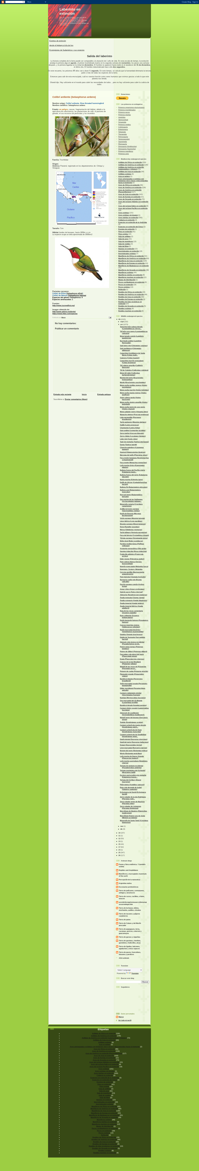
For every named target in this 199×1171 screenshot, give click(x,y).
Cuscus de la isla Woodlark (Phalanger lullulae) (130, 663)
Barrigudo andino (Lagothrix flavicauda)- (130, 342)
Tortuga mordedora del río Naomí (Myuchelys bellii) (132, 771)
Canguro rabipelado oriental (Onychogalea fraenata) (130, 694)
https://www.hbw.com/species (64, 314)
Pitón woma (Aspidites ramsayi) (132, 785)
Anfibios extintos (124, 174)
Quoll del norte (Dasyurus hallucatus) (134, 742)
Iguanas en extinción (126, 249)
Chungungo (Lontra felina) (130, 428)
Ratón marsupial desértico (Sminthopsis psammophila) (131, 631)
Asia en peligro (124, 176)
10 (119, 833)
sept (122, 321)
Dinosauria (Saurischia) (127, 149)
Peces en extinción (125, 284)
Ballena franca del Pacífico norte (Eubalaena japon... (132, 471)
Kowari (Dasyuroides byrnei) (131, 745)
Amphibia (121, 117)
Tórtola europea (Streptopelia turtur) (134, 538)
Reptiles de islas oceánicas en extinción (104, 1146)
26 (119, 855)
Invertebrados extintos (127, 253)
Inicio (84, 394)
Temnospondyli (124, 139)
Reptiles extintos (124, 308)
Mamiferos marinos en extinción (130, 277)
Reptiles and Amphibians (128, 870)
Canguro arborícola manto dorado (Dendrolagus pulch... (133, 726)
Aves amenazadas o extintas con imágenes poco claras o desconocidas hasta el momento (133, 180)
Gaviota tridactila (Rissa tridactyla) (133, 551)
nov (122, 826)
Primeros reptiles (124, 124)
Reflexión (122, 289)
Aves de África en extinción (129, 185)
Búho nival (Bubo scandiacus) (131, 541)
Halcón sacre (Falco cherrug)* (131, 592)
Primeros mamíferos (125, 151)
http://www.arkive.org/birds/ (64, 312)
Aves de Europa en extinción (129, 197)
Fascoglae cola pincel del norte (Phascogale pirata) (132, 655)
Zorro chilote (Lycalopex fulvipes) (133, 436)
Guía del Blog (123, 246)
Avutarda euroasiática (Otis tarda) (133, 548)
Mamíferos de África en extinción (131, 256)
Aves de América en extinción (129, 187)
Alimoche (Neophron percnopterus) (133, 595)
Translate (135, 973)
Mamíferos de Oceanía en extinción (131, 270)
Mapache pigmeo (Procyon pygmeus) (134, 414)
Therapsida (122, 134)
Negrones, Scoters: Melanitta (131, 569)
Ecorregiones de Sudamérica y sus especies (66, 50)
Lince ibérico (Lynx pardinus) (131, 521)
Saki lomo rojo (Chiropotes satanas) (134, 345)
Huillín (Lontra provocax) (129, 425)
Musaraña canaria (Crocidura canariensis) (131, 505)
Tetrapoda (122, 132)
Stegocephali (123, 120)
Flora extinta (123, 234)
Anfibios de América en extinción (131, 165)
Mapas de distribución (126, 280)
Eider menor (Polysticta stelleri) (132, 559)
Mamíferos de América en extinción (132, 258)
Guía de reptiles (124, 244)
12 (119, 838)
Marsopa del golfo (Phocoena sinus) (133, 455)
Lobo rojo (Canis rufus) (129, 439)
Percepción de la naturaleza (129, 880)
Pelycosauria (123, 137)
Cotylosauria (123, 127)
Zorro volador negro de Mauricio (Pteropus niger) (132, 802)
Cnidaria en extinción (126, 220)
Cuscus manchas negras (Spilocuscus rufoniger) (130, 626)
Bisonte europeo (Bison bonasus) (133, 524)
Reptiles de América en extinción (131, 294)
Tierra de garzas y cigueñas (129, 937)
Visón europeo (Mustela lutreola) (132, 518)
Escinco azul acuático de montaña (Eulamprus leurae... (133, 776)
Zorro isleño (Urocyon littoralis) (132, 433)
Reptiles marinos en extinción (129, 311)
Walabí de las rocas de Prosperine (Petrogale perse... (133, 667)
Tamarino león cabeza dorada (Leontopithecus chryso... (131, 327)
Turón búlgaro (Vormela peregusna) (133, 532)
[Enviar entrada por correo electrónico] (110, 317)
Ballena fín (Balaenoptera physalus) (133, 487)
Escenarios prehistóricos (128, 887)
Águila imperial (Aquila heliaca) (132, 603)
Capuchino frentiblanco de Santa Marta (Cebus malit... (132, 354)
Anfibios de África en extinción (130, 162)
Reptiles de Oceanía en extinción (130, 306)
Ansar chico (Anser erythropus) (132, 589)
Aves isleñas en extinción (128, 217)
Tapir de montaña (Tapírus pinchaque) (134, 442)
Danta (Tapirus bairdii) (128, 445)
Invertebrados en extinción (128, 251)
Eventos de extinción (57, 41)
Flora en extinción (125, 231)
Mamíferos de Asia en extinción (130, 261)
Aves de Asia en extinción (128, 194)
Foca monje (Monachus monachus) (133, 462)
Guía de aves (123, 239)
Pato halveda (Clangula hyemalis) (133, 577)
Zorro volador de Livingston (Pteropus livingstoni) (130, 807)
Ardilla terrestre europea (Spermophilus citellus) (130, 510)
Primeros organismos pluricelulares (131, 107)
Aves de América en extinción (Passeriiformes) (129, 191)
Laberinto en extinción (69, 11)
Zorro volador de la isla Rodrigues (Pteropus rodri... (133, 798)
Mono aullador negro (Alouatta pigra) (134, 412)
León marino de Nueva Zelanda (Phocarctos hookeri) (132, 757)
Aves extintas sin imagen (128, 215)
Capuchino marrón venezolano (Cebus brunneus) (131, 361)
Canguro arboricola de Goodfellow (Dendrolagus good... (133, 735)
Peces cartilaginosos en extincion (131, 282)
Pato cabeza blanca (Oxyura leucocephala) (131, 563)
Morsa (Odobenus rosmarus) (131, 530)
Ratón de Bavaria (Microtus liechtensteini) (130, 514)
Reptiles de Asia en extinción (129, 297)
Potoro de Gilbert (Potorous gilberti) (133, 651)
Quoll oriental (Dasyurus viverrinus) (133, 739)
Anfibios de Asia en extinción (129, 171)
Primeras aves (123, 154)
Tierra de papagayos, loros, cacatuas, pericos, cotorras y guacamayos (130, 931)
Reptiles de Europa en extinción (130, 299)
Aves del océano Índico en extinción (132, 206)
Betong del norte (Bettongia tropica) (133, 751)
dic (121, 829)
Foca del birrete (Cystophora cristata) (134, 535)
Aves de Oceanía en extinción (129, 199)
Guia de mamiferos (125, 241)
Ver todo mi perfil (124, 1020)
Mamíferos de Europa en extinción (131, 263)
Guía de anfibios (124, 236)
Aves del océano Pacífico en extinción (133, 208)
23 (119, 850)
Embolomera (123, 129)
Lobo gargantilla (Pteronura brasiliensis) (130, 418)
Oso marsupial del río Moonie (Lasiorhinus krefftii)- (131, 701)
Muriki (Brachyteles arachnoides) (133, 382)
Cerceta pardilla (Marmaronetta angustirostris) (132, 573)
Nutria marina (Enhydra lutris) (131, 479)
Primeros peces (124, 112)
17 (119, 847)
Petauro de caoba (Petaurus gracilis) (134, 671)
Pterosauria (122, 144)
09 (119, 319)
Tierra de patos (125, 919)
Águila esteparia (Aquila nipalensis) (133, 600)
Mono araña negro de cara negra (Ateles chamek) (132, 408)
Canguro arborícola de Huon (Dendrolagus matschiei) (131, 731)
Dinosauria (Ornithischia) (127, 146)
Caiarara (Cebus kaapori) (129, 358)
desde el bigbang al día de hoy (61, 45)
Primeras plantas (124, 115)
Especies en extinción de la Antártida (132, 222)
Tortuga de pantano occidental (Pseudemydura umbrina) (131, 767)
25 (119, 852)
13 (119, 841)
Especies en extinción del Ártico (130, 227)
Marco (121, 1017)
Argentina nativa (125, 883)
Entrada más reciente (62, 394)
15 (119, 844)
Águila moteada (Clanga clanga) (132, 598)
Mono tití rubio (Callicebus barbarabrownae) (130, 374)
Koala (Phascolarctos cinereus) (132, 659)
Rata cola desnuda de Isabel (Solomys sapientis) (131, 788)
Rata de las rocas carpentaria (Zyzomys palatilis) (131, 612)
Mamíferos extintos (125, 272)
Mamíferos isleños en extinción (130, 275)
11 (119, 836)
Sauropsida (122, 141)
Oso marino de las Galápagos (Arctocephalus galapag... (131, 500)
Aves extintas (123, 213)
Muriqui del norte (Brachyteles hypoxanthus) (131, 378)
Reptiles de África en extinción (130, 292)
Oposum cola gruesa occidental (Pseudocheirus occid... (132, 643)
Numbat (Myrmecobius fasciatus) (133, 698)
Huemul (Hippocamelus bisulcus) (132, 452)
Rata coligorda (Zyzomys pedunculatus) (129, 616)
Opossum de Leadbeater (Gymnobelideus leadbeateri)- (132, 714)
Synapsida (122, 122)
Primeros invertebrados (127, 110)
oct (121, 324)
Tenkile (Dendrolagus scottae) (131, 722)
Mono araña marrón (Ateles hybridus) (134, 390)
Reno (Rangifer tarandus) (129, 527)
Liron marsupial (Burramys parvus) (133, 748)
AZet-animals (124, 958)
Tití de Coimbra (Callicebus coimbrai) (134, 370)
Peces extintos (124, 287)
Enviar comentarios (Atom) (76, 399)
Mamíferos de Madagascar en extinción (133, 266)
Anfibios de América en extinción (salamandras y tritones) (131, 168)
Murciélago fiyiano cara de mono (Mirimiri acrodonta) (132, 817)
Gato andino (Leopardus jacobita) (132, 430)
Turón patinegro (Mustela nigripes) (133, 422)
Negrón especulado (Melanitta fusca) (134, 566)
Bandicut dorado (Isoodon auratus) (133, 705)
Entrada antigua (104, 394)
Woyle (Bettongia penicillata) (131, 753)
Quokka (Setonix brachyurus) (131, 634)
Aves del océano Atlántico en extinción (133, 202)
